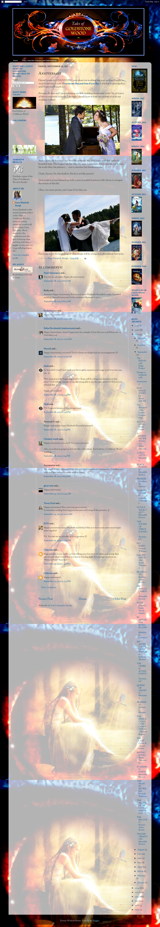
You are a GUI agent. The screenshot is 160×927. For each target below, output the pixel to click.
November (142, 338)
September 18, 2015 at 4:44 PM (57, 394)
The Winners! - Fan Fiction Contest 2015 (142, 411)
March (140, 871)
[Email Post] (85, 258)
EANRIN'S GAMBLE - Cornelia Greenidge (142, 497)
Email (15, 79)
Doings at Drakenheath (142, 375)
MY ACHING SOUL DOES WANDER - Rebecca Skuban (142, 650)
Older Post (119, 599)
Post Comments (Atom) (61, 605)
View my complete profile (21, 257)
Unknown (48, 550)
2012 (137, 896)
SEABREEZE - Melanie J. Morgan (141, 707)
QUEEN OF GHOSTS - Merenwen (142, 692)
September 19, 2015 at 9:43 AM (57, 493)
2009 (137, 909)
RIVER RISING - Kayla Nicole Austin (142, 608)
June (139, 858)
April (140, 867)
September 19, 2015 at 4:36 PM (57, 563)
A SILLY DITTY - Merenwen (142, 457)
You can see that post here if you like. (81, 83)
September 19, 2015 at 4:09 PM (57, 540)
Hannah (47, 348)
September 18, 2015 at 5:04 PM (57, 429)
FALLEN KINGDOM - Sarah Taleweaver (142, 562)
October (141, 345)
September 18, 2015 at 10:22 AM (58, 319)
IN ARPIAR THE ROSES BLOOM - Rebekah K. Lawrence (142, 627)
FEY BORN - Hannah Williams (142, 547)
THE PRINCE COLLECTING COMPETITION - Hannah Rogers (142, 725)
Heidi (46, 366)
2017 (137, 325)
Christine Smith (51, 439)
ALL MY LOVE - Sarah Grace (141, 425)
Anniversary (142, 383)
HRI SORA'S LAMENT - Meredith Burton (142, 593)
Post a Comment (48, 587)
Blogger (95, 920)
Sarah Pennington (52, 273)
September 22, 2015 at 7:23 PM (57, 581)
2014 (137, 888)
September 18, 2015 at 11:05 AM (58, 339)
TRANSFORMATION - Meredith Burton (142, 839)
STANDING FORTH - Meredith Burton (142, 772)
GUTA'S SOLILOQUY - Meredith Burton (142, 512)
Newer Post (45, 599)
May (139, 862)
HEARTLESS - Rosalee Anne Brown (142, 577)
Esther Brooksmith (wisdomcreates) (60, 328)
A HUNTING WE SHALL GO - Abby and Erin (141, 441)
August (141, 849)
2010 (137, 905)
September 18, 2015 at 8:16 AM (57, 281)
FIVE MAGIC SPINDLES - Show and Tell (141, 395)
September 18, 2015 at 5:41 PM (57, 456)
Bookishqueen (50, 310)
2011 (137, 901)
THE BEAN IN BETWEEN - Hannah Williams (142, 789)
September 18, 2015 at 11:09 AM (58, 356)
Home (15, 61)
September (142, 352)
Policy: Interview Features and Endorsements (39, 61)
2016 (137, 330)
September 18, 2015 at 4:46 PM (57, 412)
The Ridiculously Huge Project (141, 363)
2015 (137, 334)
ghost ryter (49, 485)
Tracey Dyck (49, 503)
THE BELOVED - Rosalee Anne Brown (142, 824)
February (141, 875)
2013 (137, 892)
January (141, 882)
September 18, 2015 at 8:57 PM (57, 476)
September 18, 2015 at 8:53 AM (57, 301)
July (139, 854)
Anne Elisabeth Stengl (22, 204)
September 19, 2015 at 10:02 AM (58, 514)
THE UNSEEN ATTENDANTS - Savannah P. (141, 672)
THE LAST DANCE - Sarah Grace (142, 743)
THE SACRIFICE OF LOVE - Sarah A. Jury (142, 807)
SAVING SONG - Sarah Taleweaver (142, 757)
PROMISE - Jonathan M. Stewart (142, 482)
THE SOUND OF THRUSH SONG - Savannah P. (142, 530)
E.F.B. (46, 523)
